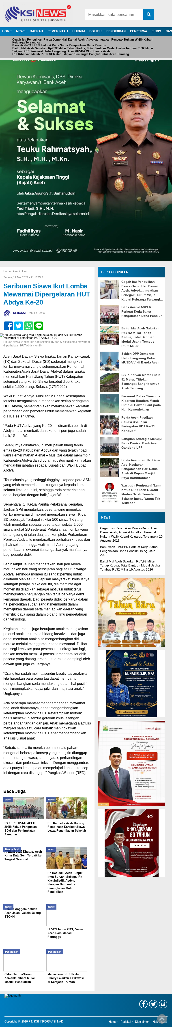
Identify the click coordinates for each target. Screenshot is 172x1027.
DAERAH (36, 31)
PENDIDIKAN (116, 31)
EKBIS (156, 31)
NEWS (20, 31)
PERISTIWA (138, 31)
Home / (8, 271)
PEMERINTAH (57, 31)
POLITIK (95, 31)
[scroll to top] (162, 1020)
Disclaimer (142, 1021)
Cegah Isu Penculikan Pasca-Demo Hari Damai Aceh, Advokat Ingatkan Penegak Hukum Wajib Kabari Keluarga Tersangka (82, 41)
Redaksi (125, 1021)
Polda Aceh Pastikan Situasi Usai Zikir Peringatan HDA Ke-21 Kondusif (138, 424)
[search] (148, 14)
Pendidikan (20, 271)
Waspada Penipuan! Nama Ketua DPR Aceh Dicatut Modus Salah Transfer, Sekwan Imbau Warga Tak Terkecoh (141, 494)
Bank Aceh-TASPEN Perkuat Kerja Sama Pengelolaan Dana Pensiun (59, 45)
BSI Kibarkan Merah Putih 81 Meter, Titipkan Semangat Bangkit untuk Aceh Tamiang (70, 54)
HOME (7, 31)
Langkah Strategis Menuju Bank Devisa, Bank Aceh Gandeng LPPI (141, 443)
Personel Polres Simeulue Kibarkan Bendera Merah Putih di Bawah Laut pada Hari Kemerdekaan (141, 402)
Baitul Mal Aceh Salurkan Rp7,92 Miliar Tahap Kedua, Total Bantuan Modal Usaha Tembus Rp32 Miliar (82, 48)
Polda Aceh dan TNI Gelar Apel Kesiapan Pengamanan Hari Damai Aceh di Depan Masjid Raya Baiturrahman (140, 468)
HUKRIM (78, 31)
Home (112, 1021)
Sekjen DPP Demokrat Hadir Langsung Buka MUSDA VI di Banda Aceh (61, 51)
